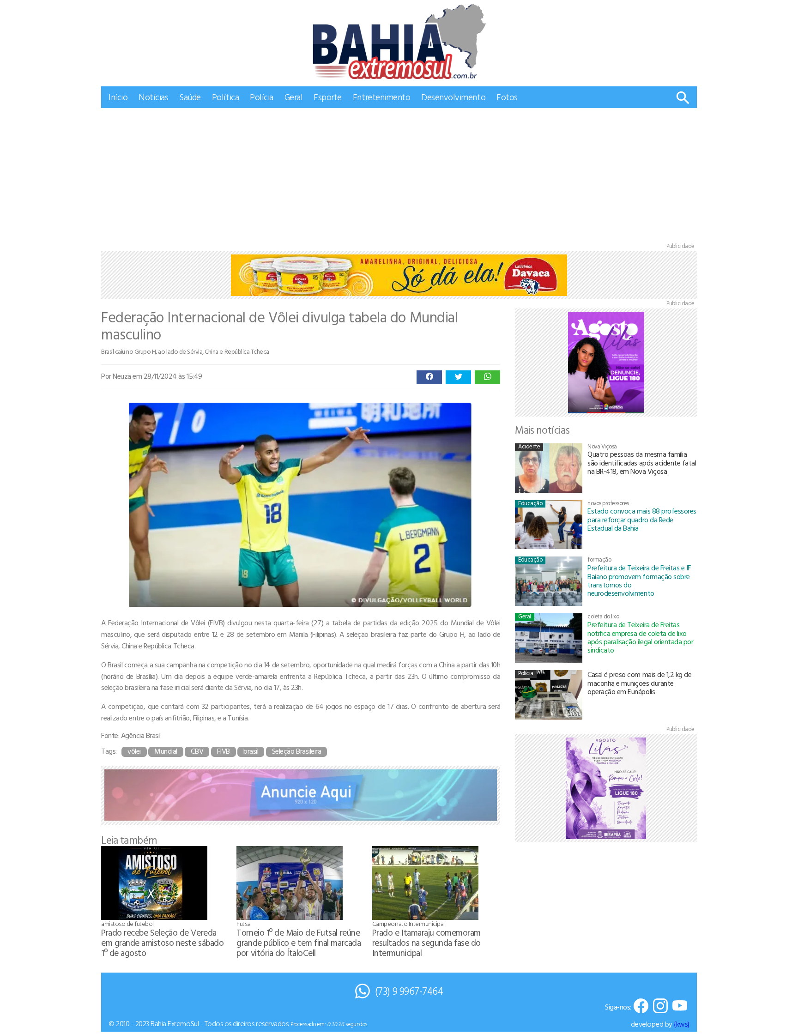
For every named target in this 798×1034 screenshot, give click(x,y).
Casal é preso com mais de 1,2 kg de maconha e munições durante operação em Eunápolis (639, 683)
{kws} (681, 1023)
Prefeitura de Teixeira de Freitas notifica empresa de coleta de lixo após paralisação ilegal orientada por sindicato (640, 637)
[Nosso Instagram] (660, 1006)
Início (118, 96)
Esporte (328, 96)
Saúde (190, 96)
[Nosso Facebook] (641, 1006)
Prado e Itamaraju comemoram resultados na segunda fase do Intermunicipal (426, 942)
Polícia (261, 96)
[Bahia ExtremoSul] (399, 41)
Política (225, 96)
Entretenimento (381, 96)
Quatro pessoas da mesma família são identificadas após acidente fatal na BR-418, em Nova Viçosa (641, 462)
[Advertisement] (399, 177)
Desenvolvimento (453, 96)
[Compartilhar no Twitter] (458, 377)
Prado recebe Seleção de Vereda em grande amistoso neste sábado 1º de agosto (162, 942)
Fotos (507, 96)
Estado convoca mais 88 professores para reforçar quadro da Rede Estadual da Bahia (641, 519)
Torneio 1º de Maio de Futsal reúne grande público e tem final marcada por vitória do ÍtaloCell (298, 942)
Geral (293, 96)
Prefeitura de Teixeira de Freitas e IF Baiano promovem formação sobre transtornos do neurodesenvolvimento (639, 580)
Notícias (153, 96)
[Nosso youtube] (679, 1006)
